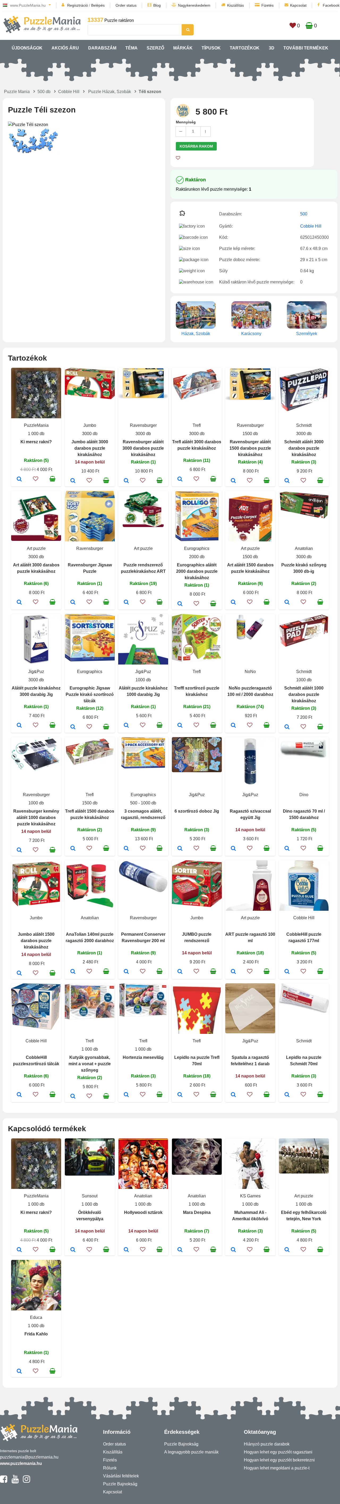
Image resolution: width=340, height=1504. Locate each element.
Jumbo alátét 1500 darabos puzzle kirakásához (36, 940)
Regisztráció (77, 5)
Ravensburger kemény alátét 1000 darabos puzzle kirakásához (36, 817)
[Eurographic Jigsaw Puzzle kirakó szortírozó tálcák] (72, 727)
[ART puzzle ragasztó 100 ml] (233, 971)
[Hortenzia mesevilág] (126, 1095)
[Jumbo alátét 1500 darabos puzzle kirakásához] (19, 973)
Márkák (183, 48)
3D (271, 48)
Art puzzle (36, 548)
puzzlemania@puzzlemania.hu (29, 1457)
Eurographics (196, 548)
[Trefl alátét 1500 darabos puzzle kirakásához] (72, 848)
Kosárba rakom (196, 146)
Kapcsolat (298, 5)
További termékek (305, 48)
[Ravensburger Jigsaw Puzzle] (72, 602)
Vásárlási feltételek (121, 1476)
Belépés (98, 5)
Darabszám (102, 48)
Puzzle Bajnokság (120, 1484)
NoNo (250, 671)
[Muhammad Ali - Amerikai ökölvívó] (233, 1250)
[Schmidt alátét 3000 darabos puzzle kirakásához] (287, 481)
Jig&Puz (36, 671)
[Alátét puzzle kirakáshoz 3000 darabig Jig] (19, 725)
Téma (131, 48)
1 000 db (36, 433)
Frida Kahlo (36, 1334)
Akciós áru (65, 48)
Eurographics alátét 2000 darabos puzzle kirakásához (197, 571)
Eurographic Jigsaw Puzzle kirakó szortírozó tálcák (90, 694)
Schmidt (304, 425)
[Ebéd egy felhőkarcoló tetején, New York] (287, 1250)
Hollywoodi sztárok (143, 1212)
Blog (157, 5)
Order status (126, 5)
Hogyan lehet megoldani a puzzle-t (276, 1468)
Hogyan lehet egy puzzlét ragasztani (278, 1452)
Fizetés (267, 5)
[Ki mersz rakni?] (19, 479)
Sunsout (89, 1196)
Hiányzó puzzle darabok (267, 1444)
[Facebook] (3, 1481)
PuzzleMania (36, 425)
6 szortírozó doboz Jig (197, 811)
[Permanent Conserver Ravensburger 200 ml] (126, 971)
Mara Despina (197, 1212)
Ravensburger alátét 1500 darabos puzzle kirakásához (250, 448)
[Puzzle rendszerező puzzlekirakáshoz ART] (126, 602)
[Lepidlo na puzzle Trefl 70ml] (179, 1095)
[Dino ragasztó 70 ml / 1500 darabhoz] (287, 848)
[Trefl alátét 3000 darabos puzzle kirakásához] (179, 479)
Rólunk (110, 1468)
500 (303, 214)
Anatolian (304, 548)
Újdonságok (27, 48)
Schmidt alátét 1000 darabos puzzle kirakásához (304, 694)
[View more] (90, 397)
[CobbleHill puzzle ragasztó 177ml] (287, 971)
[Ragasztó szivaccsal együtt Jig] (233, 848)
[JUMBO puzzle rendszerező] (179, 971)
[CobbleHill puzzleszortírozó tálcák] (19, 1095)
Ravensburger (143, 425)
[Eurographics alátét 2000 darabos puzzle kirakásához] (179, 604)
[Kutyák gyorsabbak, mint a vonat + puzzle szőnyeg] (72, 1096)
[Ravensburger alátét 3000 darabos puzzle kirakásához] (126, 481)
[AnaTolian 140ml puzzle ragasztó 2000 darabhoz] (72, 971)
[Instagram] (26, 1481)
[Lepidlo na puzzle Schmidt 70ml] (287, 1095)
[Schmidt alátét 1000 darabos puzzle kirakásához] (287, 727)
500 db (43, 91)
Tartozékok (245, 48)
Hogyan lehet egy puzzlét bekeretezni (279, 1460)
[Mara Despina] (179, 1250)
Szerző (155, 48)
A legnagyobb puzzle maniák (191, 1452)
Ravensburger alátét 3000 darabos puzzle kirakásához (143, 448)
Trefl (197, 425)
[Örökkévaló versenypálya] (72, 1250)
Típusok (211, 48)
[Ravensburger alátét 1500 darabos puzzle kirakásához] (233, 481)
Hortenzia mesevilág (143, 1057)
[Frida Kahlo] (19, 1371)
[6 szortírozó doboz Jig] (179, 848)
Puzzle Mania (17, 91)
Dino (303, 794)
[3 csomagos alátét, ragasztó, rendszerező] (126, 848)
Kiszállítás (235, 5)
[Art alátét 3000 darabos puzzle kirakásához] (19, 602)
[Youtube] (15, 1481)
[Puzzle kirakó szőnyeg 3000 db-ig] (287, 602)
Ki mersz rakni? (36, 442)
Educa (36, 1317)
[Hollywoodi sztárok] (126, 1250)
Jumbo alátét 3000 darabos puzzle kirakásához (89, 448)
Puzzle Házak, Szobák (109, 91)
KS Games (250, 1196)
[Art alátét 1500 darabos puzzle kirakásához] (233, 602)
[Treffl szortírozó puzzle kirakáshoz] (179, 725)
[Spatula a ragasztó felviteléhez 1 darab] (233, 1095)
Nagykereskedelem (194, 5)
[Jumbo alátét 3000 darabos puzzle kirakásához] (72, 481)
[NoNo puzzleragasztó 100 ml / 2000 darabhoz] (233, 725)
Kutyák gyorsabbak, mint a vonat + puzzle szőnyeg (90, 1063)
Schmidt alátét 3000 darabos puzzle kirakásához (304, 448)
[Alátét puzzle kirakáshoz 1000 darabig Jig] (126, 725)
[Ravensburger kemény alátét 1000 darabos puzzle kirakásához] (19, 850)
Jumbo (89, 425)
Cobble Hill (68, 91)
